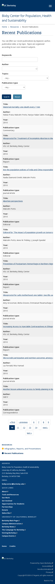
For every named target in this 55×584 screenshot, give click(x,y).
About (5, 491)
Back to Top (48, 580)
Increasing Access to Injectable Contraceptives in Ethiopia (28, 326)
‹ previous (24, 423)
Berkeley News (9, 527)
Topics (5, 73)
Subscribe (7, 513)
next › (46, 428)
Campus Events (9, 536)
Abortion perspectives (13, 201)
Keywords (7, 55)
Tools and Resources (10, 495)
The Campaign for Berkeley (14, 530)
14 (37, 428)
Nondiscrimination (45, 569)
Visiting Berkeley (9, 533)
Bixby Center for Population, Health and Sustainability (26, 18)
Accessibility (47, 566)
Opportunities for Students (13, 504)
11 (19, 428)
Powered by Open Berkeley (41, 563)
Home (4, 27)
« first (13, 423)
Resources (14, 27)
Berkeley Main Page (11, 520)
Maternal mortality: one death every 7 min (21, 107)
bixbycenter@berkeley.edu (14, 484)
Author (5, 64)
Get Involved (7, 501)
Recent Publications (13, 453)
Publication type (10, 83)
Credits (12, 546)
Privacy (49, 572)
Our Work (6, 498)
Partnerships (7, 507)
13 (31, 428)
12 (25, 428)
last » (30, 433)
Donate (5, 510)
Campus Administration (12, 524)
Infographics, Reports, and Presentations (22, 448)
